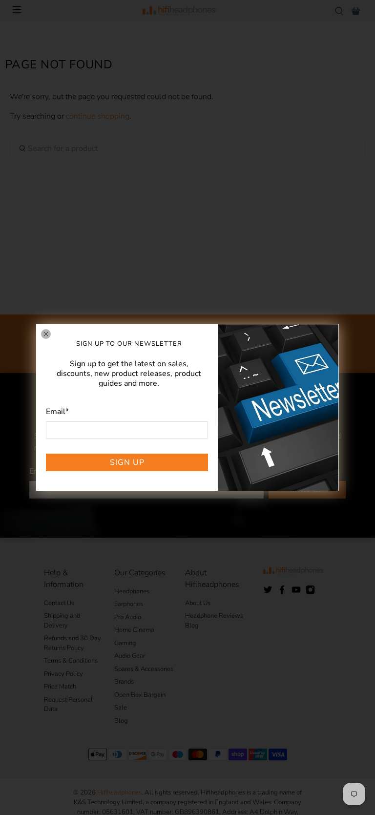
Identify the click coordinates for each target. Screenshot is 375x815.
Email (57, 411)
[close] (46, 334)
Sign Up (127, 462)
